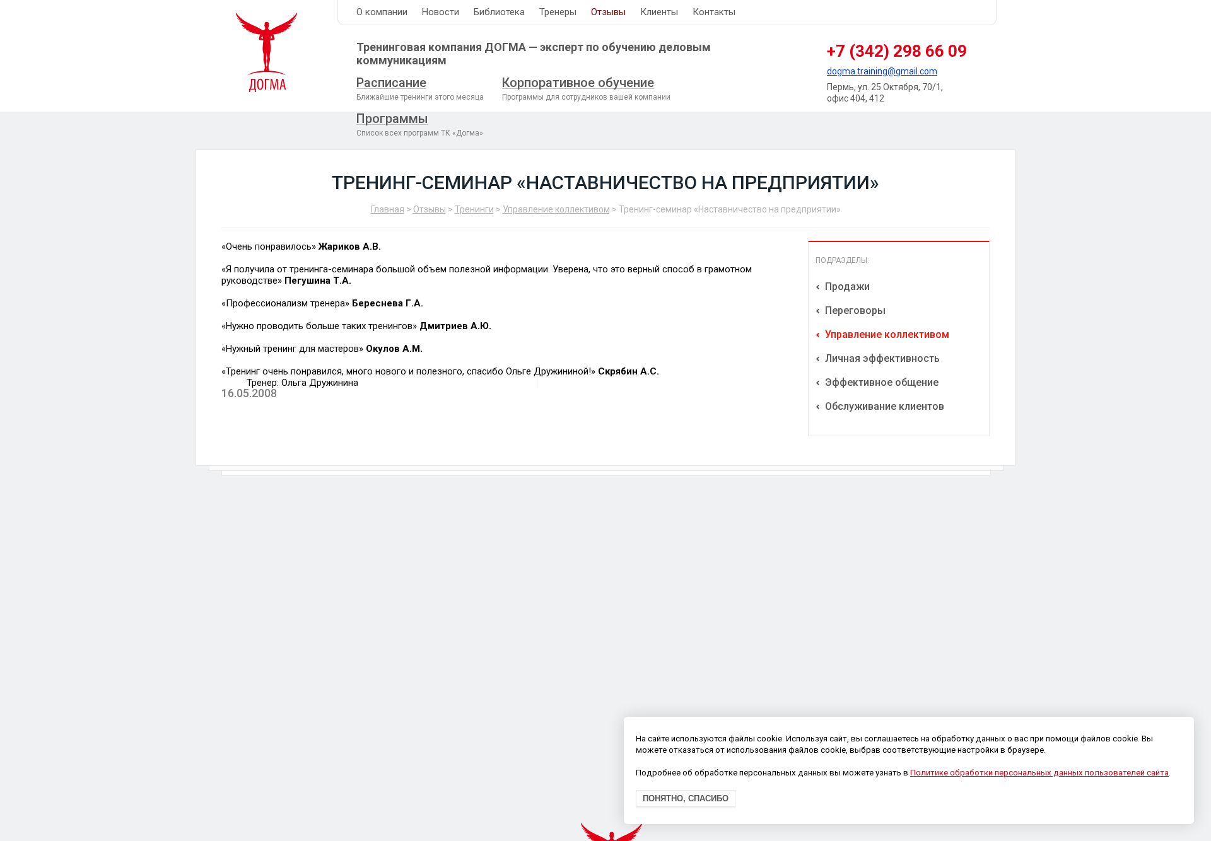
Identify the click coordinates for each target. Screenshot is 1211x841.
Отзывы (608, 12)
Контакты (714, 12)
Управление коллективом (556, 209)
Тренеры (557, 12)
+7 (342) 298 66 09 (897, 51)
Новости (440, 12)
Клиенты (659, 12)
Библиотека (499, 12)
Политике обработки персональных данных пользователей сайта (1039, 773)
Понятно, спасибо (685, 799)
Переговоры (854, 310)
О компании (381, 12)
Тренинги (474, 209)
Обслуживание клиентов (883, 406)
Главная (387, 209)
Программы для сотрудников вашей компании (586, 88)
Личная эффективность (881, 358)
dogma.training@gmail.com (882, 71)
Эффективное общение (880, 382)
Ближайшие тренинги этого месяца (420, 88)
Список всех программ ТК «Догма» (419, 124)
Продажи (846, 287)
